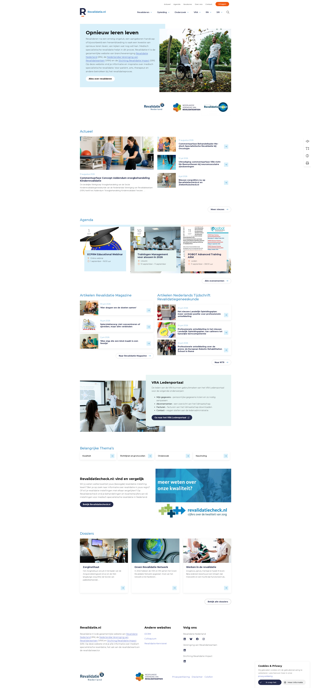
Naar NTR (219, 362)
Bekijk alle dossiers (218, 602)
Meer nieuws (217, 209)
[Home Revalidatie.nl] (93, 12)
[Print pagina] (307, 163)
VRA (196, 12)
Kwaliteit (86, 456)
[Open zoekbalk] (227, 12)
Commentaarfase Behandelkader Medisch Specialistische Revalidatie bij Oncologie (198, 146)
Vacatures (187, 4)
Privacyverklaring (181, 677)
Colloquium (150, 639)
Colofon (209, 677)
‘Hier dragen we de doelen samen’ (118, 308)
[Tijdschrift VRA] (149, 677)
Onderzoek (180, 12)
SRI (218, 12)
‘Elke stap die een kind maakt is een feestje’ (119, 342)
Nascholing (201, 456)
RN (207, 12)
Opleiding (162, 12)
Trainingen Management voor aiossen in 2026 (153, 256)
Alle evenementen (214, 281)
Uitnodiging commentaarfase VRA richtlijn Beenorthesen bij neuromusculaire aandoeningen (200, 164)
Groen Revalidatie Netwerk (151, 567)
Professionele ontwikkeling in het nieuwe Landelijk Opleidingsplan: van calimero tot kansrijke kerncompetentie (200, 331)
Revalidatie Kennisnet (155, 643)
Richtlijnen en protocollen (132, 456)
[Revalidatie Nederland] (92, 676)
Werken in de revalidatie (201, 567)
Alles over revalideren (100, 79)
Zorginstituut (91, 567)
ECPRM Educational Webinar (105, 254)
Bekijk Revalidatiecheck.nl (96, 504)
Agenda (176, 4)
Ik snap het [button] (271, 682)
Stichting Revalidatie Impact (134, 60)
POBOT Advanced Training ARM (204, 256)
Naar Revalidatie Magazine (133, 356)
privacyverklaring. (265, 676)
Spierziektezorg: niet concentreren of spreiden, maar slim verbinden (120, 325)
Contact (208, 4)
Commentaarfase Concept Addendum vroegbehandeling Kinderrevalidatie (115, 179)
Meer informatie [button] (295, 682)
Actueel (167, 4)
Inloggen (222, 4)
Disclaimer (197, 677)
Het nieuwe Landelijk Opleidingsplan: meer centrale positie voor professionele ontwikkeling (199, 313)
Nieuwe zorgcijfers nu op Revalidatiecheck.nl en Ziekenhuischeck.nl (192, 182)
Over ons (199, 4)
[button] (307, 141)
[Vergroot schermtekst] (307, 148)
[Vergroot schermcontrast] (307, 155)
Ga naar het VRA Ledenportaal (170, 417)
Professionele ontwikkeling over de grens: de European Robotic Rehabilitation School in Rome (200, 348)
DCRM (147, 634)
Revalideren (143, 12)
